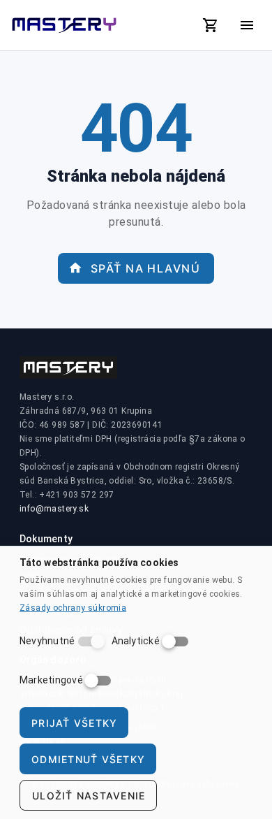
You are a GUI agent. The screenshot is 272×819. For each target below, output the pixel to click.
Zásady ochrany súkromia (73, 608)
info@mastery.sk (54, 509)
